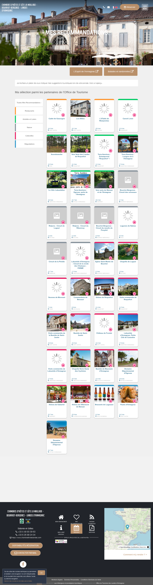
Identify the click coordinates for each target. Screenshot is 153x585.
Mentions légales (57, 580)
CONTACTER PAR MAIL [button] (27, 553)
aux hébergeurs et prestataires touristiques (68, 583)
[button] (57, 117)
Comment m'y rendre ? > (135, 554)
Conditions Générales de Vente (91, 580)
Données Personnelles (71, 580)
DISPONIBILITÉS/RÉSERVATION (25, 545)
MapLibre (143, 547)
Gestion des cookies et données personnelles (18, 581)
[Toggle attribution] (148, 547)
